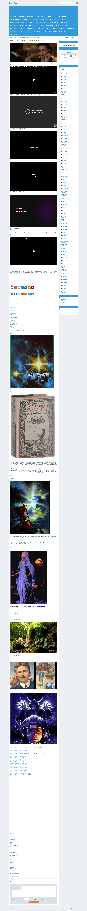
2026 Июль (64, 291)
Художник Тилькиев (13, 853)
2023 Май (64, 235)
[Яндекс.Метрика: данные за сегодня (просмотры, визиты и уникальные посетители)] (74, 908)
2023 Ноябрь (64, 244)
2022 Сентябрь (65, 223)
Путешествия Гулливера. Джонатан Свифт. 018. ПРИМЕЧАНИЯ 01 (22, 773)
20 (73, 59)
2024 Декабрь (64, 263)
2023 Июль (64, 238)
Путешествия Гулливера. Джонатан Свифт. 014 (18, 767)
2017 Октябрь (64, 136)
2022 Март (64, 214)
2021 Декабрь (64, 210)
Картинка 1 (18, 546)
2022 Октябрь (64, 225)
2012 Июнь (64, 82)
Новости (12, 862)
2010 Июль (64, 72)
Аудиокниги (13, 865)
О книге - (12, 849)
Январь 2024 (69, 52)
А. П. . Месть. (14, 845)
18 (68, 59)
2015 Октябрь (64, 101)
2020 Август (64, 186)
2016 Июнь (64, 113)
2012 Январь (64, 75)
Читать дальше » (41, 472)
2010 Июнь (64, 70)
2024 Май (64, 253)
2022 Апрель (64, 216)
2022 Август (64, 222)
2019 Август (64, 169)
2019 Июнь (64, 166)
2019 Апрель (64, 163)
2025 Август (64, 275)
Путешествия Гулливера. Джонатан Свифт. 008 (18, 757)
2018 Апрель (64, 145)
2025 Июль (64, 273)
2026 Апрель (64, 286)
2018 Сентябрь (65, 153)
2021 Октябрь (64, 207)
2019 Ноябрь (64, 173)
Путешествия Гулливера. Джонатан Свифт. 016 (18, 770)
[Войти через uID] (64, 45)
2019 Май (64, 164)
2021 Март (64, 197)
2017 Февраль (64, 125)
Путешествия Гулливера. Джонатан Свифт (20, 393)
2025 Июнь (64, 272)
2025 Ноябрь (64, 279)
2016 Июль (64, 114)
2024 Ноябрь (64, 261)
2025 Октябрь (64, 278)
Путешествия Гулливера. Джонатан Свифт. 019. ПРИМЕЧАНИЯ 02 (22, 774)
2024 (15, 37)
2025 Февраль (64, 266)
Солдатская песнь (13, 855)
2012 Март (64, 78)
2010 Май (64, 69)
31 (66, 62)
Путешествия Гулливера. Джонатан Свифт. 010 (18, 761)
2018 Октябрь (64, 154)
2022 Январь (64, 211)
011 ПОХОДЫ (12, 321)
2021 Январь (64, 194)
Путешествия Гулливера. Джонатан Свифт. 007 (18, 756)
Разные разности (13, 861)
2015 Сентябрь (65, 100)
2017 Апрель (64, 128)
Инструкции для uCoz (66, 303)
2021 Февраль (64, 195)
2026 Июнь (64, 289)
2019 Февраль (64, 160)
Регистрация (67, 38)
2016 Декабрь (64, 122)
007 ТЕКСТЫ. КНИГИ (14, 316)
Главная (11, 37)
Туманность (12, 840)
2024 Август (64, 257)
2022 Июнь (64, 219)
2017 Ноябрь (64, 138)
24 (66, 60)
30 (64, 62)
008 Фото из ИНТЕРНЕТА (15, 317)
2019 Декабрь (64, 175)
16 (64, 59)
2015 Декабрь (64, 104)
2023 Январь (64, 229)
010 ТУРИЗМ (12, 320)
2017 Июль (64, 132)
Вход (71, 38)
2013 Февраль (64, 89)
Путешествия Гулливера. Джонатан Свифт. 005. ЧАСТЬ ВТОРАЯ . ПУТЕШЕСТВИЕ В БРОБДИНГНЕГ (28, 753)
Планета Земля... (13, 859)
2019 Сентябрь (65, 170)
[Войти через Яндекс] (70, 45)
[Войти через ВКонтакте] (66, 45)
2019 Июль (64, 167)
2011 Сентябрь (65, 73)
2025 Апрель (64, 269)
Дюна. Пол (12, 609)
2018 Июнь (64, 148)
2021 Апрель (64, 198)
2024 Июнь (64, 254)
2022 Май (64, 217)
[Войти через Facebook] (68, 45)
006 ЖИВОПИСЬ (13, 314)
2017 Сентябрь (65, 135)
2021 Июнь (64, 201)
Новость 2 (13, 867)
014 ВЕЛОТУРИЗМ (13, 324)
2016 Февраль (64, 107)
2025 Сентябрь (65, 276)
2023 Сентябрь (65, 241)
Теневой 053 (12, 478)
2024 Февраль (64, 248)
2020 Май (64, 182)
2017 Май (64, 129)
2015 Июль (64, 97)
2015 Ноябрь (64, 103)
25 (68, 60)
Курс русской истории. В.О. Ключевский (17, 613)
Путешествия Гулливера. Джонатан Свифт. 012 (18, 764)
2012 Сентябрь (65, 86)
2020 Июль (64, 185)
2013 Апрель (64, 91)
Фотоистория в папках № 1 (15, 307)
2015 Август (64, 98)
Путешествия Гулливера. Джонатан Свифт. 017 (18, 771)
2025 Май (64, 270)
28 (75, 60)
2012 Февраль (64, 76)
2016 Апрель (64, 110)
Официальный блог (65, 299)
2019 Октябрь (64, 172)
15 (62, 59)
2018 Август (64, 151)
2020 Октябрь (64, 189)
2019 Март (64, 161)
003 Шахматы (12, 310)
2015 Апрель (64, 92)
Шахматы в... (12, 856)
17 (66, 59)
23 (64, 60)
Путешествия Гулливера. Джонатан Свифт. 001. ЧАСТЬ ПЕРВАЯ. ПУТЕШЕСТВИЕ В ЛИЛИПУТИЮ (28, 747)
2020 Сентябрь (65, 188)
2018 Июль (64, 150)
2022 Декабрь (64, 228)
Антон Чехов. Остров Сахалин (16, 619)
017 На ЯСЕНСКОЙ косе (14, 327)
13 (73, 57)
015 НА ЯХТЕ (12, 326)
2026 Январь (64, 282)
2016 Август (64, 116)
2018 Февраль (64, 142)
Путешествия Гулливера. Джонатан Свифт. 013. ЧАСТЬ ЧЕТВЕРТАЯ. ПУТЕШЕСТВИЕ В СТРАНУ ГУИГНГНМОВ (30, 766)
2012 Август (64, 85)
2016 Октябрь (64, 119)
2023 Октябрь (64, 242)
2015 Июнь (64, 95)
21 (75, 59)
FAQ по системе (65, 302)
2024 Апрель (64, 251)
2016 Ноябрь (64, 120)
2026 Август (64, 292)
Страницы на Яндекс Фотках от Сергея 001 (18, 330)
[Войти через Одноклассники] (74, 45)
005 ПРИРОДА (13, 313)
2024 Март (64, 250)
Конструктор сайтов (64, 908)
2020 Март (64, 179)
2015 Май (64, 94)
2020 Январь (64, 176)
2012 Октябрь (64, 88)
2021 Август (64, 204)
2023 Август (64, 239)
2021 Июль (64, 203)
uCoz (70, 908)
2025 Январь (64, 264)
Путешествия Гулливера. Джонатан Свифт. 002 (18, 749)
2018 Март (64, 144)
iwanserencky (16, 876)
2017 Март (64, 126)
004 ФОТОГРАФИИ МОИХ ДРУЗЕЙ (16, 311)
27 (73, 60)
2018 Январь (64, 141)
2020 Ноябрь (64, 191)
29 (62, 62)
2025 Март (64, 267)
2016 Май (64, 111)
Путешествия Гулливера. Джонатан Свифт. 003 (18, 750)
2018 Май (64, 147)
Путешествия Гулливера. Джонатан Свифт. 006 (18, 754)
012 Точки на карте (13, 323)
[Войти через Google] (72, 45)
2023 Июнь (64, 236)
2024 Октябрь (64, 260)
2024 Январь (64, 247)
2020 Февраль (64, 178)
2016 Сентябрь (65, 117)
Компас (13, 3)
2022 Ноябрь (64, 226)
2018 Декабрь (64, 157)
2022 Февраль (64, 213)
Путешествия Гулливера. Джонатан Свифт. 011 (18, 763)
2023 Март (64, 232)
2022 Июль (64, 220)
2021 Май (64, 200)
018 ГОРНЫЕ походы (14, 329)
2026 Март (64, 285)
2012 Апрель (64, 79)
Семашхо (13, 868)
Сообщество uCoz (65, 300)
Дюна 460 (12, 846)
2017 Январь (64, 123)
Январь (18, 37)
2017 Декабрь (64, 139)
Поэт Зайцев (12, 852)
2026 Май (64, 288)
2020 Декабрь (64, 192)
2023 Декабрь (64, 245)
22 (62, 60)
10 (66, 57)
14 (75, 57)
